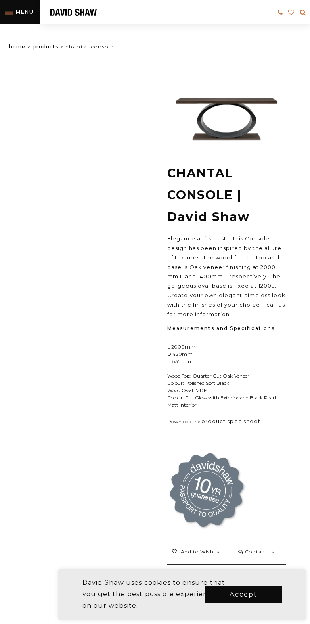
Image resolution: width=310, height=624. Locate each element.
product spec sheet (230, 421)
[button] (196, 551)
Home (17, 47)
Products (45, 47)
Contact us (258, 552)
